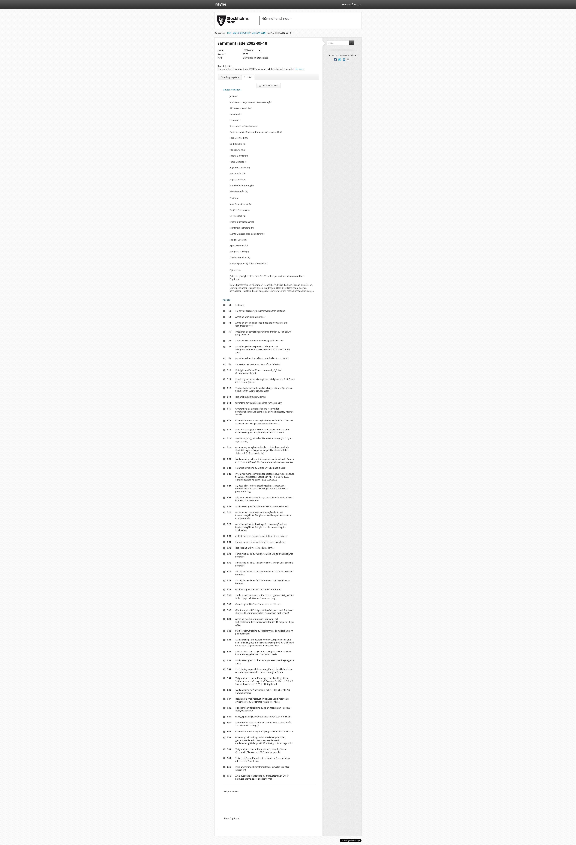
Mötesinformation (231, 89)
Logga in (358, 4)
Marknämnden (259, 33)
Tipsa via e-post (348, 59)
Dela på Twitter (339, 59)
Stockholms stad (241, 33)
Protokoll (248, 77)
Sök (353, 44)
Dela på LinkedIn (344, 59)
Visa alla (226, 299)
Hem (229, 33)
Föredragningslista (230, 77)
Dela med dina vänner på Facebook (335, 59)
